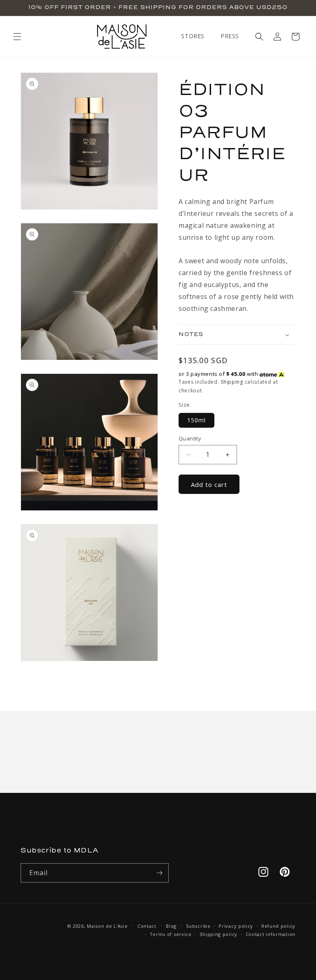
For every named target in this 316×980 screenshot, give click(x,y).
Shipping (232, 381)
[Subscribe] (159, 873)
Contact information (270, 934)
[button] (17, 37)
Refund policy (278, 926)
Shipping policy (218, 934)
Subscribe (198, 926)
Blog (171, 926)
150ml (196, 420)
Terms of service (171, 934)
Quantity (190, 438)
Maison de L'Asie (107, 926)
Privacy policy (235, 926)
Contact (146, 926)
